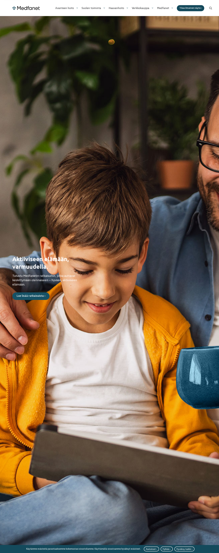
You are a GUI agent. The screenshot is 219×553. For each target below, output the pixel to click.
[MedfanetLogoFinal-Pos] (26, 8)
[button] (211, 8)
